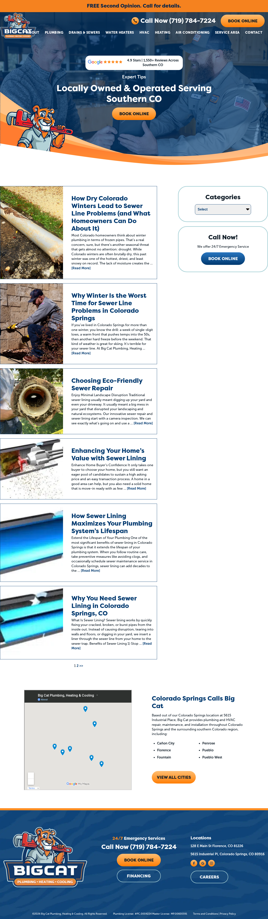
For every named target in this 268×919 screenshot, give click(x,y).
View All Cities (174, 777)
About (33, 32)
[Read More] (81, 268)
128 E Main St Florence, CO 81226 (217, 846)
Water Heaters (120, 32)
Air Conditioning (193, 32)
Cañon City (165, 743)
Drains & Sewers (84, 32)
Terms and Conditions (205, 913)
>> (81, 666)
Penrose (208, 743)
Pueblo (208, 750)
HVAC (144, 32)
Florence (164, 750)
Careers (209, 877)
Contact (253, 32)
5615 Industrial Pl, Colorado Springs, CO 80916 (228, 854)
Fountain (164, 757)
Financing (139, 876)
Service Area (227, 32)
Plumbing (54, 32)
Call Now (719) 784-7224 (178, 20)
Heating (162, 32)
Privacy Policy (228, 913)
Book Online (243, 21)
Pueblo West (212, 757)
